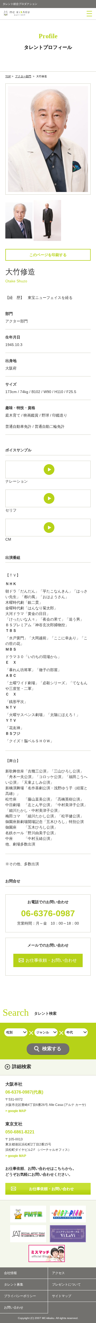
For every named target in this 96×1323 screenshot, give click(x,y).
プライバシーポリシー (20, 1296)
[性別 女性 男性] (16, 1032)
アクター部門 (23, 76)
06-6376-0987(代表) (24, 1092)
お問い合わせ (13, 1307)
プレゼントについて (66, 1284)
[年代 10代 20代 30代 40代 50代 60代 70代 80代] (76, 1032)
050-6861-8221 (19, 1132)
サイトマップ (61, 1296)
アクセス (58, 1273)
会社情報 (10, 1273)
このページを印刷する (48, 255)
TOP (8, 76)
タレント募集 (13, 1284)
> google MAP (15, 1111)
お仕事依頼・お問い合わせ (51, 960)
